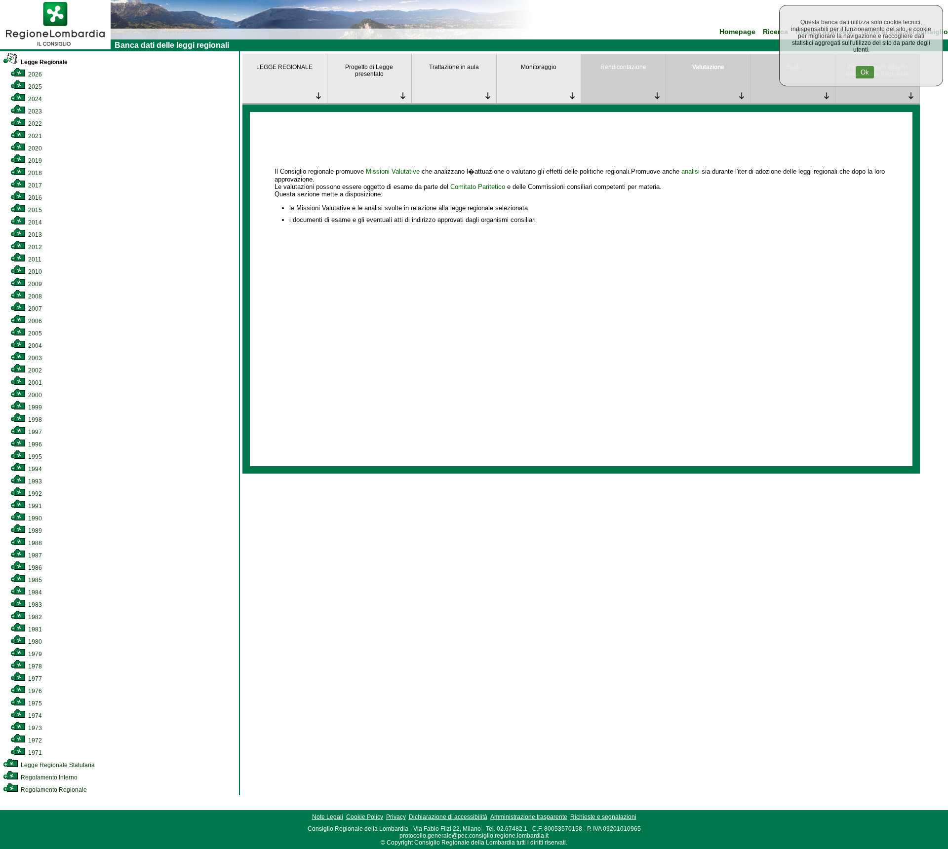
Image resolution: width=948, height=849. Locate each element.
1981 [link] (34, 629)
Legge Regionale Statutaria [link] (57, 765)
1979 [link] (34, 654)
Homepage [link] (737, 32)
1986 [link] (34, 567)
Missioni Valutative (393, 171)
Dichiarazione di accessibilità (448, 816)
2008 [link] (34, 296)
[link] (55, 47)
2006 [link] (34, 321)
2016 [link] (34, 197)
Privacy (396, 816)
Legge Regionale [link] (43, 62)
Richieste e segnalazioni (603, 816)
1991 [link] (34, 506)
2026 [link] (34, 74)
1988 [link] (34, 543)
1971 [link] (34, 752)
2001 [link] (34, 382)
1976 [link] (34, 691)
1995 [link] (34, 456)
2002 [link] (34, 370)
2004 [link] (34, 345)
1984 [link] (34, 592)
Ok (865, 72)
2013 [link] (34, 234)
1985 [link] (34, 580)
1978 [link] (34, 666)
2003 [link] (34, 358)
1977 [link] (34, 678)
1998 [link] (34, 419)
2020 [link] (34, 148)
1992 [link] (34, 493)
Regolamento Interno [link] (48, 777)
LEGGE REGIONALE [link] (284, 67)
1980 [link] (34, 641)
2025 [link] (34, 86)
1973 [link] (34, 728)
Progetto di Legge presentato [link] (369, 70)
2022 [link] (34, 123)
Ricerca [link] (775, 32)
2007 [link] (34, 308)
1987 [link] (34, 555)
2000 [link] (34, 395)
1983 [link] (34, 604)
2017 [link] (34, 185)
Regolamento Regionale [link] (53, 789)
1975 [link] (34, 703)
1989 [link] (34, 530)
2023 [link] (34, 111)
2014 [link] (34, 222)
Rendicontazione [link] (623, 67)
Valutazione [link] (708, 67)
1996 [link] (34, 444)
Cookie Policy (364, 816)
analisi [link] (690, 171)
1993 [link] (34, 481)
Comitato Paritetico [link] (477, 186)
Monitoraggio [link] (538, 67)
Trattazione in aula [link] (454, 67)
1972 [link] (34, 740)
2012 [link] (34, 247)
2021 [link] (34, 136)
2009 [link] (34, 284)
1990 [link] (34, 518)
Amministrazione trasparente (528, 816)
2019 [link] (34, 160)
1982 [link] (34, 617)
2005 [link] (34, 333)
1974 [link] (34, 715)
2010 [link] (34, 271)
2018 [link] (34, 173)
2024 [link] (34, 99)
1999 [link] (34, 407)
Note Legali (327, 816)
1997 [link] (34, 432)
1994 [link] (34, 469)
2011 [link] (34, 259)
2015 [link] (34, 210)
